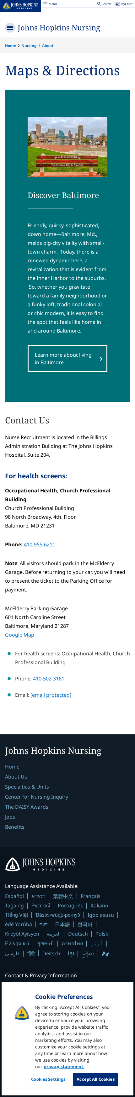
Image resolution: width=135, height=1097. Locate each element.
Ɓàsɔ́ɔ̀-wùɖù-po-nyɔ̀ (57, 914)
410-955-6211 (39, 544)
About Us (16, 776)
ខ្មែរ (71, 953)
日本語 (62, 924)
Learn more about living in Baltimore (63, 358)
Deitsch (51, 953)
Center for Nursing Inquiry (36, 796)
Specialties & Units (27, 786)
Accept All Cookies (95, 1079)
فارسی (12, 953)
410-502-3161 (48, 678)
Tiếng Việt (16, 914)
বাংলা (43, 924)
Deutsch (78, 933)
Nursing (29, 45)
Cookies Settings (48, 1079)
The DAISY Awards (26, 806)
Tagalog (14, 905)
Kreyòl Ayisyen (22, 933)
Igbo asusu (101, 914)
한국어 (85, 924)
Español (14, 896)
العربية (54, 933)
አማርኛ (38, 896)
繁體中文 (63, 896)
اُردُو (96, 943)
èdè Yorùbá (18, 924)
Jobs (10, 816)
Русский (40, 905)
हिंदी (31, 953)
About (47, 45)
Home (10, 45)
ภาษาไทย (72, 943)
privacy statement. (64, 1066)
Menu (50, 5)
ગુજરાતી (45, 943)
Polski (102, 933)
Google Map (19, 634)
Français (90, 896)
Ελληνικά (17, 943)
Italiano (99, 905)
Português (70, 905)
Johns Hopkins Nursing (59, 27)
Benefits (14, 826)
